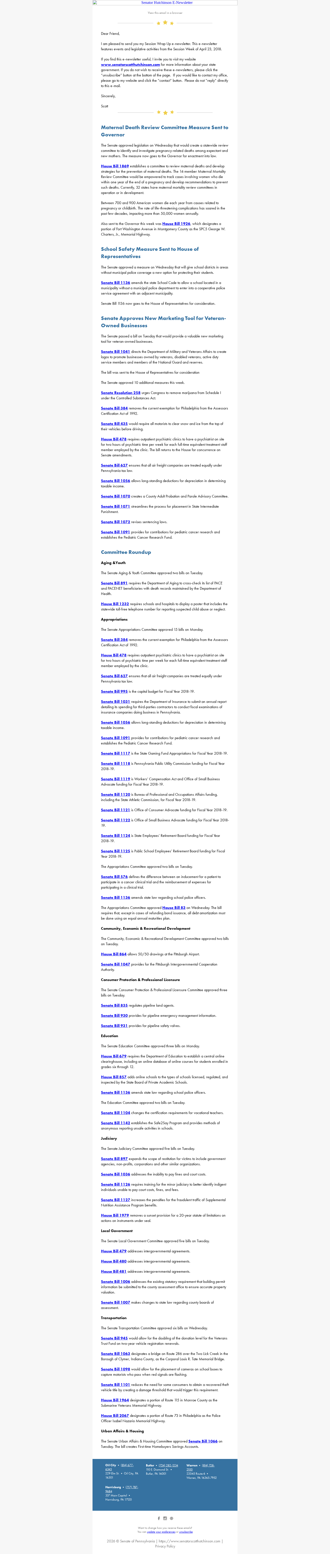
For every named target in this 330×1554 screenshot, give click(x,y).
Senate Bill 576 (114, 876)
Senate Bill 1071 (115, 506)
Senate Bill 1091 (115, 532)
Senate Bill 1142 (115, 1122)
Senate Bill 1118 (115, 763)
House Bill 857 (114, 1076)
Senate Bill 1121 (115, 809)
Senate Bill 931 (114, 1025)
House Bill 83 (174, 907)
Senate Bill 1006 (115, 1281)
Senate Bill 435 (114, 423)
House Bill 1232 (115, 603)
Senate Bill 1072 (115, 521)
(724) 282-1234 (168, 1465)
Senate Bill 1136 (115, 282)
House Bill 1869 (115, 166)
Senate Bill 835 (114, 1005)
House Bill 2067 (115, 1415)
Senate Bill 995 (114, 691)
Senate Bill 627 (114, 465)
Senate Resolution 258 (121, 392)
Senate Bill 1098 (115, 1369)
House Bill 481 (114, 1271)
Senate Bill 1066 (203, 1441)
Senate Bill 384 (114, 408)
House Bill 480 (114, 1261)
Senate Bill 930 (114, 1015)
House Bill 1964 (115, 1400)
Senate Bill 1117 (115, 753)
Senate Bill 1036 (115, 1174)
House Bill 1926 (176, 223)
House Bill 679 (114, 1056)
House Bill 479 (114, 1251)
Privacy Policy (165, 1546)
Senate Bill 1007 (115, 1302)
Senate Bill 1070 (115, 496)
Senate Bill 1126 (115, 1184)
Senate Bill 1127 (115, 1199)
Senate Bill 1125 (115, 851)
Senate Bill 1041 (115, 351)
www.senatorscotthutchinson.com (130, 64)
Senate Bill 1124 (115, 835)
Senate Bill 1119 (115, 778)
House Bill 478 (114, 439)
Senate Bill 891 (114, 583)
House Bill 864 (114, 954)
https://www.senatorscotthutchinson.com (189, 1541)
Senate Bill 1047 (115, 964)
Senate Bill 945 (114, 1338)
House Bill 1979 (115, 1215)
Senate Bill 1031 (115, 701)
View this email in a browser (165, 13)
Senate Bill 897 (114, 1158)
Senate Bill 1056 (115, 480)
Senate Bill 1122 (115, 820)
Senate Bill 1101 (115, 1384)
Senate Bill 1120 (115, 794)
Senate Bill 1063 (115, 1353)
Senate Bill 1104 (115, 1112)
